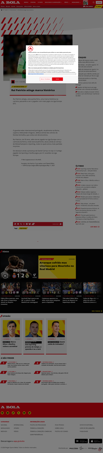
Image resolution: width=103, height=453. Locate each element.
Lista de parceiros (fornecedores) (36, 73)
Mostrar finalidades (45, 79)
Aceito (57, 79)
